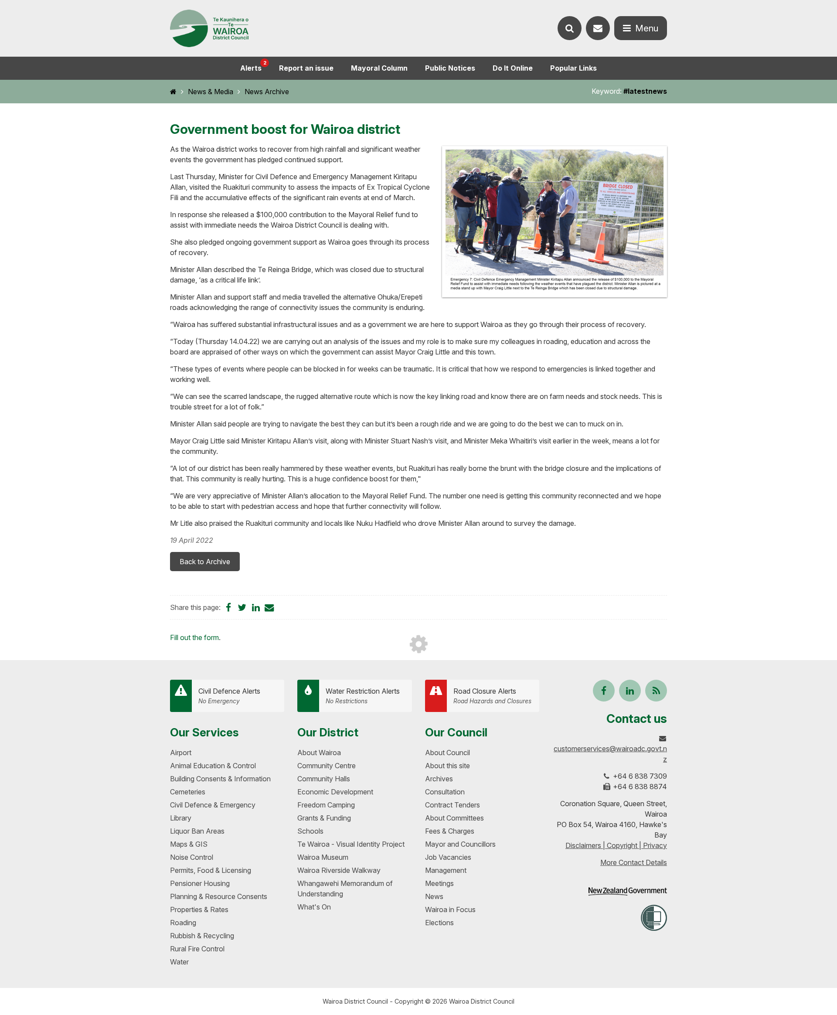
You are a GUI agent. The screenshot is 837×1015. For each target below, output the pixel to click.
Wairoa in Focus (450, 909)
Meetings (439, 883)
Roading (183, 922)
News (434, 896)
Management (445, 870)
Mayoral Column (379, 68)
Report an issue (306, 68)
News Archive (267, 91)
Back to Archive (205, 561)
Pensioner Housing (200, 883)
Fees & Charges (449, 831)
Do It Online (513, 68)
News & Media (210, 91)
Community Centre (326, 765)
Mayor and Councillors (460, 844)
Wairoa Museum (322, 857)
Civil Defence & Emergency (212, 804)
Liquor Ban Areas (197, 831)
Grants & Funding (324, 818)
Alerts (253, 66)
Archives (439, 778)
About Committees (454, 818)
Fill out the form (194, 637)
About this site (447, 765)
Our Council (456, 732)
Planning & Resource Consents (218, 896)
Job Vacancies (448, 857)
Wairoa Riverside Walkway (339, 870)
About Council (447, 752)
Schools (310, 831)
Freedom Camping (326, 804)
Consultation (445, 791)
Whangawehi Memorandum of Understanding (345, 888)
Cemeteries (187, 791)
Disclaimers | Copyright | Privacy (616, 845)
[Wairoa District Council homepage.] (209, 29)
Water (179, 961)
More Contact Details (633, 862)
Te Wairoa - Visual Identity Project (351, 844)
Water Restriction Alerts (363, 696)
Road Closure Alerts (492, 696)
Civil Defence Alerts (229, 696)
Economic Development (335, 791)
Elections (439, 922)
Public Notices (450, 68)
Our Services (204, 732)
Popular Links (573, 68)
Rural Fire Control (197, 948)
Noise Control (191, 857)
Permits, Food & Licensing (210, 870)
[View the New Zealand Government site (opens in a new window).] (628, 891)
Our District (327, 732)
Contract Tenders (452, 804)
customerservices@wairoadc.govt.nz (610, 753)
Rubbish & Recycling (202, 935)
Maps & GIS (189, 844)
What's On (314, 907)
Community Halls (323, 778)
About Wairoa (319, 752)
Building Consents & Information (220, 778)
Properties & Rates (199, 909)
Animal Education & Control (213, 765)
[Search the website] (570, 28)
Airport (180, 752)
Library (180, 818)
